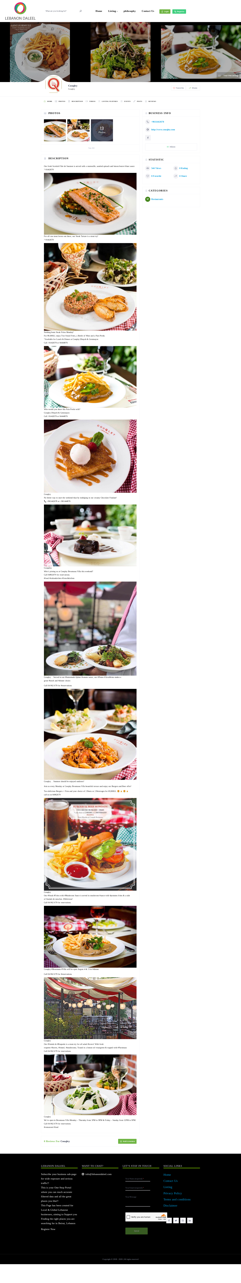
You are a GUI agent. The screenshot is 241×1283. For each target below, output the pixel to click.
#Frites (57, 896)
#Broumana (56, 969)
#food (46, 578)
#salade (49, 899)
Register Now (48, 1229)
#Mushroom (69, 896)
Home (99, 11)
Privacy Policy (172, 1193)
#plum (78, 677)
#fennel (61, 1048)
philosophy (130, 11)
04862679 (52, 575)
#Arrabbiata (109, 677)
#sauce (102, 896)
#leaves (54, 1048)
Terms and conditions (177, 1199)
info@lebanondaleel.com (98, 1174)
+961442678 (52, 501)
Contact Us (148, 11)
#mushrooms (71, 1048)
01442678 (49, 170)
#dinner (61, 681)
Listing (112, 11)
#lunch (51, 681)
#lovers (91, 1044)
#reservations (66, 686)
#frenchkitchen (68, 578)
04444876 (64, 343)
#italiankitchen (55, 578)
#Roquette (61, 1044)
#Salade (51, 1044)
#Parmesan (122, 1048)
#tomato (84, 677)
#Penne (101, 677)
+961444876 (65, 501)
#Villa (63, 969)
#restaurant (48, 1127)
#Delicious (67, 899)
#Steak (50, 896)
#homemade (70, 677)
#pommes (114, 896)
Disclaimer (170, 1205)
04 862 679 (52, 686)
